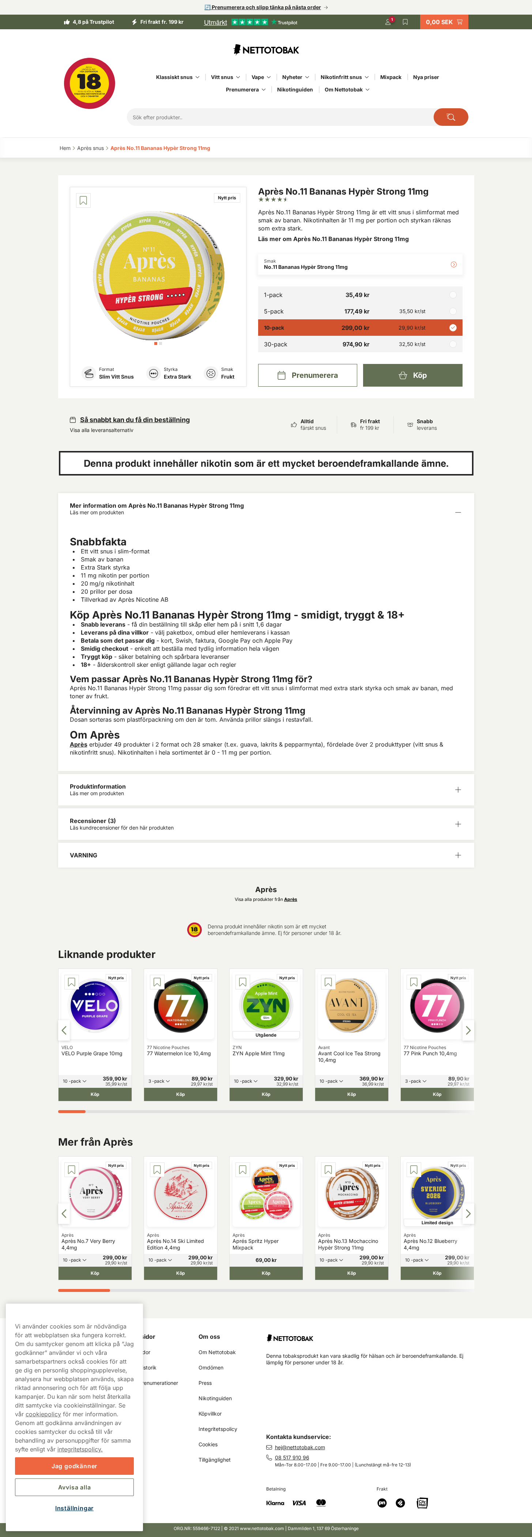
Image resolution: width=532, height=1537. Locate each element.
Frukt (227, 376)
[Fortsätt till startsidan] (373, 1335)
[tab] (155, 343)
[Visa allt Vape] (269, 77)
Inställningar (74, 1508)
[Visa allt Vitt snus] (238, 77)
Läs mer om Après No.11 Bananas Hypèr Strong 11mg (333, 239)
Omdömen (211, 1367)
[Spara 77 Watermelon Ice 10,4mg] (157, 982)
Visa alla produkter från (266, 899)
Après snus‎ (90, 148)
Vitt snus (222, 77)
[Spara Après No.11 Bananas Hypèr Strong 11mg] (83, 200)
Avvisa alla (74, 1487)
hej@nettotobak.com (300, 1447)
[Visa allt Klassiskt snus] (197, 77)
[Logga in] (388, 22)
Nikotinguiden (295, 89)
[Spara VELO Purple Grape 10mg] (71, 982)
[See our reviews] (250, 22)
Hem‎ (65, 148)
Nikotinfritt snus (341, 77)
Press (205, 1383)
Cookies (208, 1444)
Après (78, 744)
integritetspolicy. (80, 1449)
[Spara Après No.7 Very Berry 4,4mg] (71, 1169)
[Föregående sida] (64, 1030)
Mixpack (390, 77)
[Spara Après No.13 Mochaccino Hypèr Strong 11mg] (328, 1169)
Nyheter (292, 77)
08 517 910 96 (292, 1457)
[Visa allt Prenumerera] (263, 89)
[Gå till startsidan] (266, 50)
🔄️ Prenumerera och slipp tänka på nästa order (262, 7)
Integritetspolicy (218, 1429)
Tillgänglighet (215, 1460)
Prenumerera (242, 89)
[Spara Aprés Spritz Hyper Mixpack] (242, 1169)
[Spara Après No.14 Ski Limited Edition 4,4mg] (157, 1169)
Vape (258, 77)
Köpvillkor (210, 1413)
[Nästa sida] (468, 1030)
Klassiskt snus (174, 77)
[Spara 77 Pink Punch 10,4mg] (414, 982)
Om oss (209, 1336)
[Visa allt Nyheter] (307, 77)
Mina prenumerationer (151, 1383)
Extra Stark (177, 376)
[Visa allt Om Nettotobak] (367, 89)
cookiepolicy (43, 1414)
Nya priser (426, 77)
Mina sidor (140, 1336)
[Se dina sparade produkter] (405, 22)
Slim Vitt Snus (116, 376)
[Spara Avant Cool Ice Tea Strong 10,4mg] (328, 982)
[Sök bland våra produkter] (451, 117)
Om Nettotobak (344, 89)
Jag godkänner (74, 1466)
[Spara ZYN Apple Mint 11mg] (242, 982)
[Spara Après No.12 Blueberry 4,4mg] (414, 1169)
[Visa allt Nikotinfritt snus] (367, 77)
